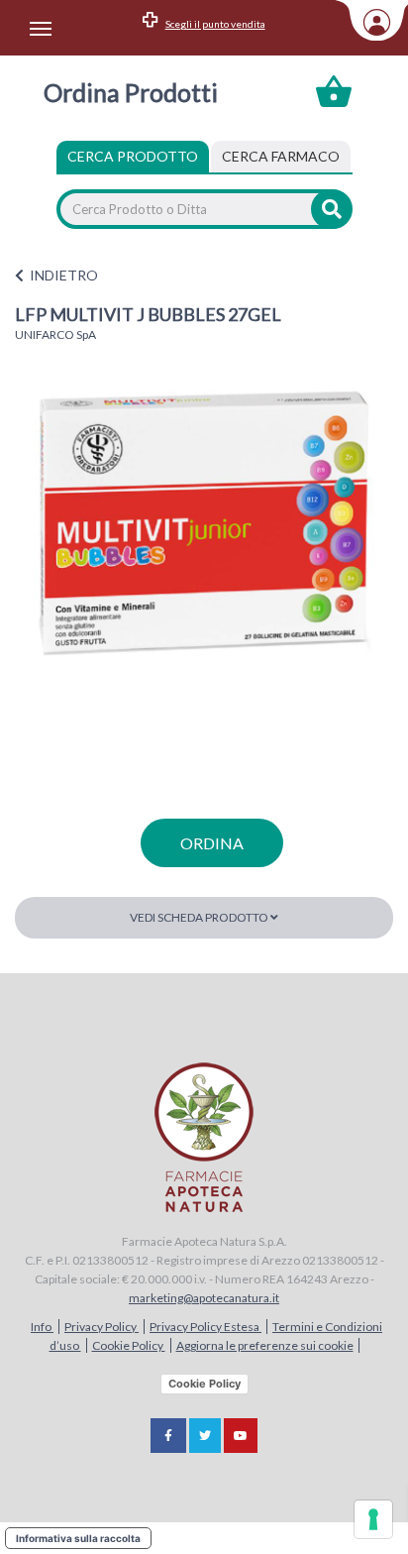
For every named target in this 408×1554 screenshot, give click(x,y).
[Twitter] (205, 1435)
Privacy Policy (101, 1326)
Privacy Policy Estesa (205, 1326)
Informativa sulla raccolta (78, 1538)
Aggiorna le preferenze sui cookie (265, 1345)
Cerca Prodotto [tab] (132, 156)
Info (42, 1326)
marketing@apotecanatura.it (204, 1297)
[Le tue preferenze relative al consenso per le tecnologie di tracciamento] (373, 1519)
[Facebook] (168, 1435)
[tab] (281, 156)
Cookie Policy (128, 1345)
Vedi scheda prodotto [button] (200, 917)
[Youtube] (240, 1435)
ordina (212, 842)
